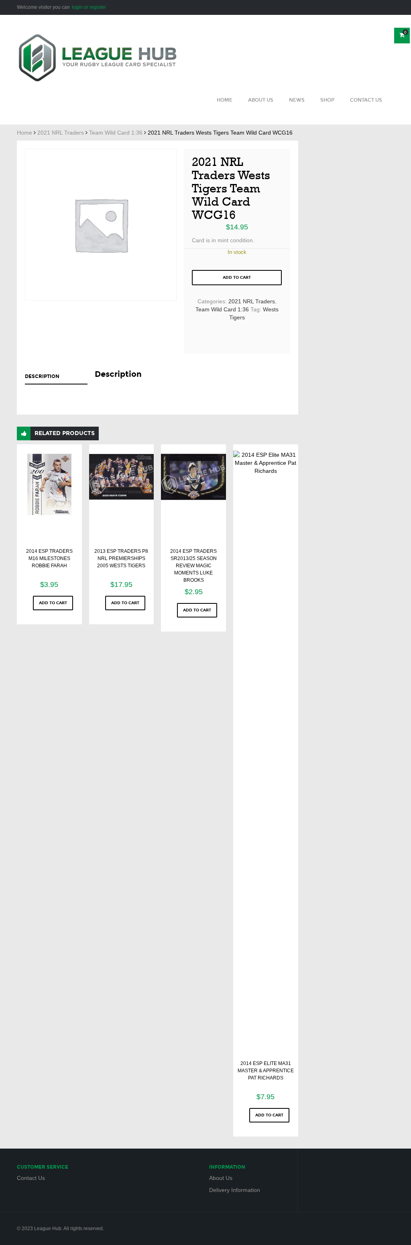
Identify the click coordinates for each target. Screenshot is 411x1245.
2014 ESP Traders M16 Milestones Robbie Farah (49, 558)
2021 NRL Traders (60, 132)
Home (224, 100)
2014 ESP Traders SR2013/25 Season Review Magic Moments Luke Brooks (193, 565)
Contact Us (366, 100)
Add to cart (237, 277)
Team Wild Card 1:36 (115, 132)
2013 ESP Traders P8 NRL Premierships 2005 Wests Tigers (121, 558)
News (297, 100)
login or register (89, 7)
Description (42, 376)
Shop (327, 100)
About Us (260, 100)
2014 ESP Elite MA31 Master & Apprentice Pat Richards (266, 1071)
